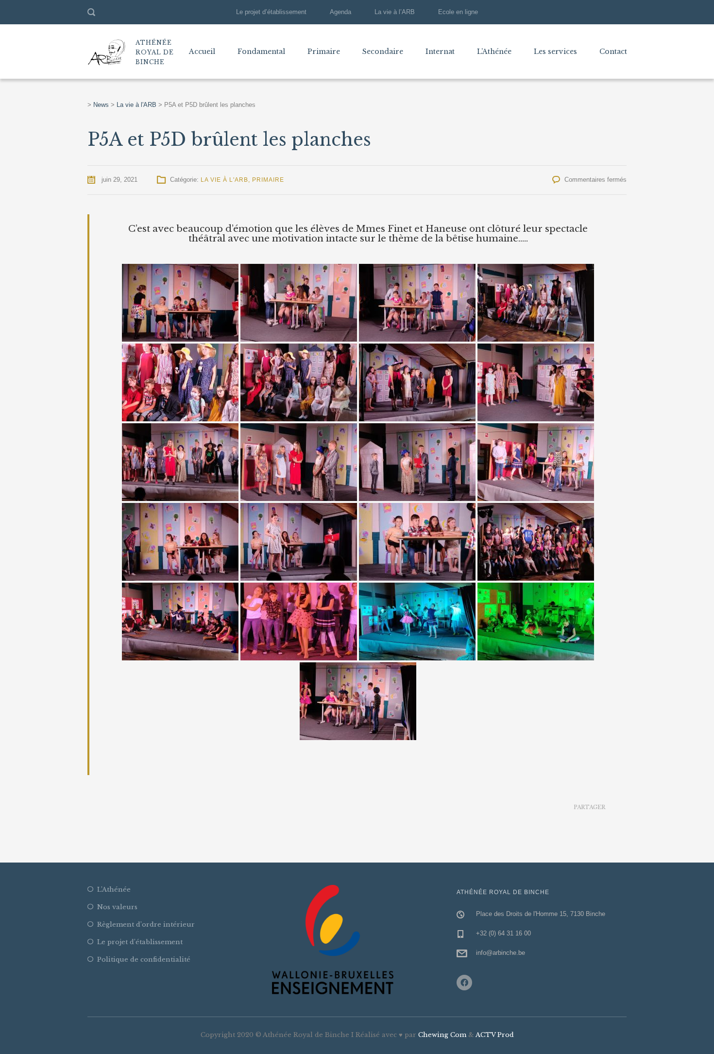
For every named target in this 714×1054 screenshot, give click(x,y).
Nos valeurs (117, 907)
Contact (613, 51)
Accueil (202, 51)
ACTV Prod (495, 1035)
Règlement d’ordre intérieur (146, 924)
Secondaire (382, 51)
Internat (440, 51)
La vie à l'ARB (224, 179)
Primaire (323, 51)
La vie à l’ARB (394, 12)
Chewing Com (442, 1035)
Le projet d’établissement (271, 12)
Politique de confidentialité (143, 959)
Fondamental (261, 51)
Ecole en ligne (458, 12)
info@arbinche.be (500, 952)
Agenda (340, 12)
